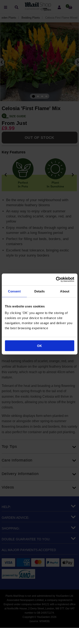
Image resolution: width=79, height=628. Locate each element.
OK (39, 346)
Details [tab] (39, 291)
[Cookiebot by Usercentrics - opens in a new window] (56, 279)
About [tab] (64, 291)
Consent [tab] (14, 291)
